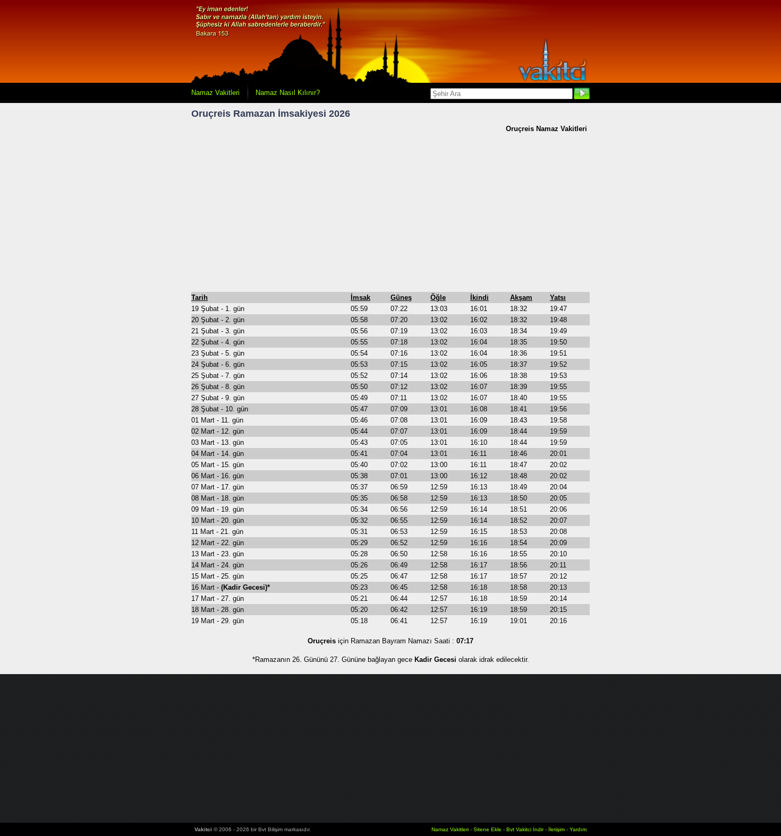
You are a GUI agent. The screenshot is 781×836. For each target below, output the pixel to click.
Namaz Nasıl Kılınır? (288, 93)
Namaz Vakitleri (215, 93)
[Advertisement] (390, 212)
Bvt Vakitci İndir (525, 829)
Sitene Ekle (487, 829)
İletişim (556, 829)
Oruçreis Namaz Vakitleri (546, 129)
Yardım (578, 829)
